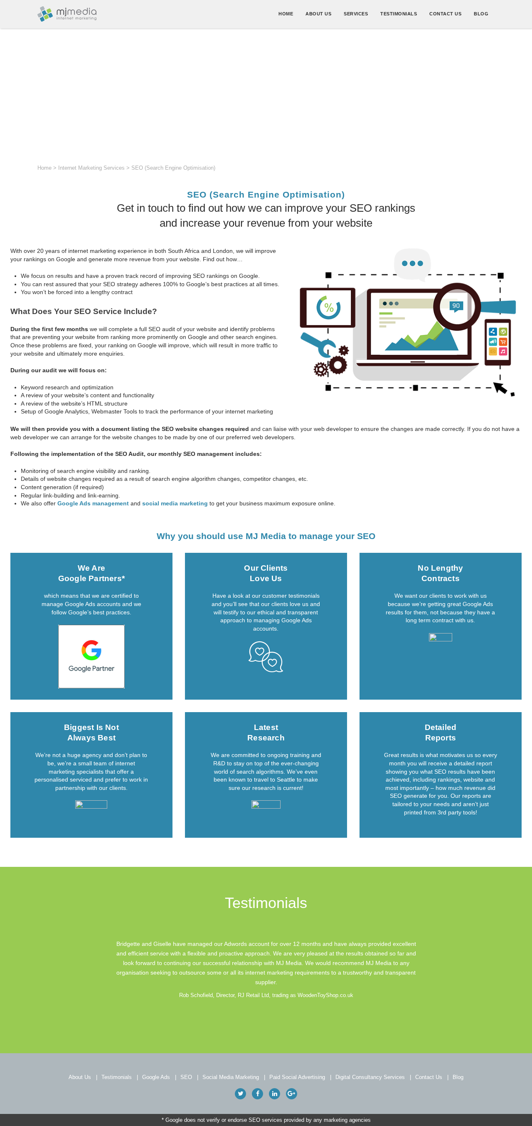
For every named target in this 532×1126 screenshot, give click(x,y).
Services (356, 13)
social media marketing (175, 503)
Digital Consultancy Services (370, 1077)
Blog (481, 13)
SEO (186, 1077)
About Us (318, 13)
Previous (90, 969)
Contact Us (445, 13)
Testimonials (398, 13)
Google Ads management (93, 503)
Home (285, 13)
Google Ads (156, 1077)
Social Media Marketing (230, 1077)
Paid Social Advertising (297, 1077)
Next (442, 969)
